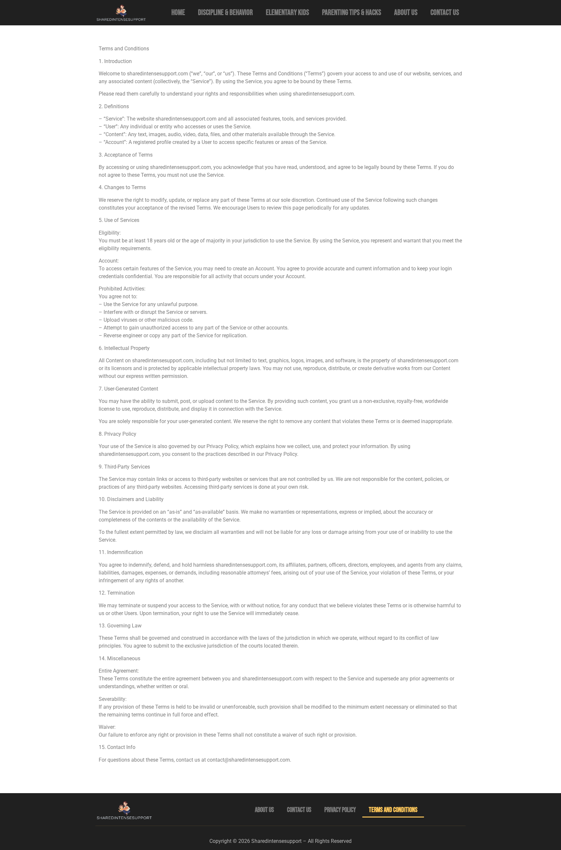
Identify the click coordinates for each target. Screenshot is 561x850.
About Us (406, 12)
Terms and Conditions (393, 810)
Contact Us (444, 12)
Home (178, 12)
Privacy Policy (340, 810)
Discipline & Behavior (225, 12)
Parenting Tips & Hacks (351, 12)
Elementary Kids (287, 12)
